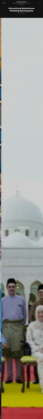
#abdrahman (21, 2)
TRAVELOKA (19, 227)
